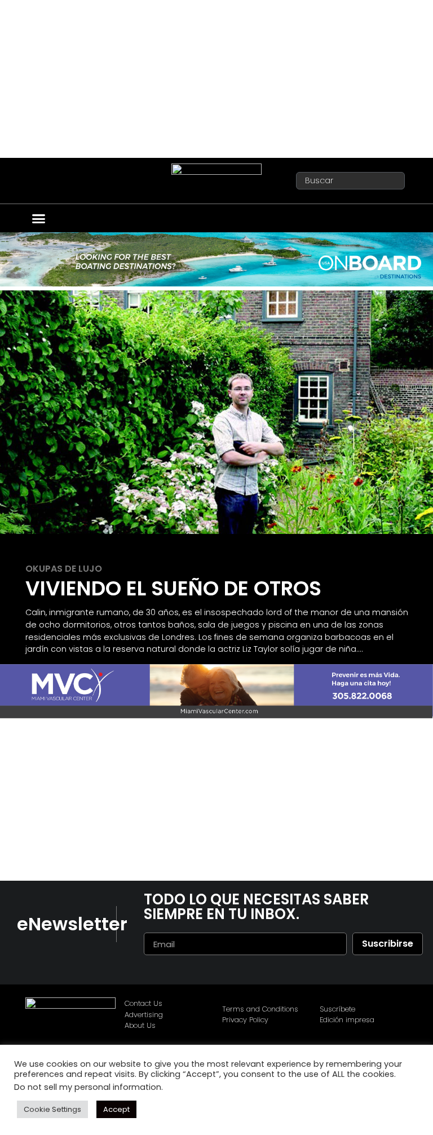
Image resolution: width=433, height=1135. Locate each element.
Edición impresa (347, 1019)
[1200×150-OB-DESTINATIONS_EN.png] (216, 283)
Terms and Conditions (260, 1009)
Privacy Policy (245, 1019)
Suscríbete (337, 1009)
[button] (39, 218)
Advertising (144, 1014)
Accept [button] (116, 1109)
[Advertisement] (216, 79)
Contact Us (143, 1003)
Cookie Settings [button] (52, 1109)
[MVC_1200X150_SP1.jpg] (216, 715)
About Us (140, 1025)
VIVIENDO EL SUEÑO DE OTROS (173, 588)
